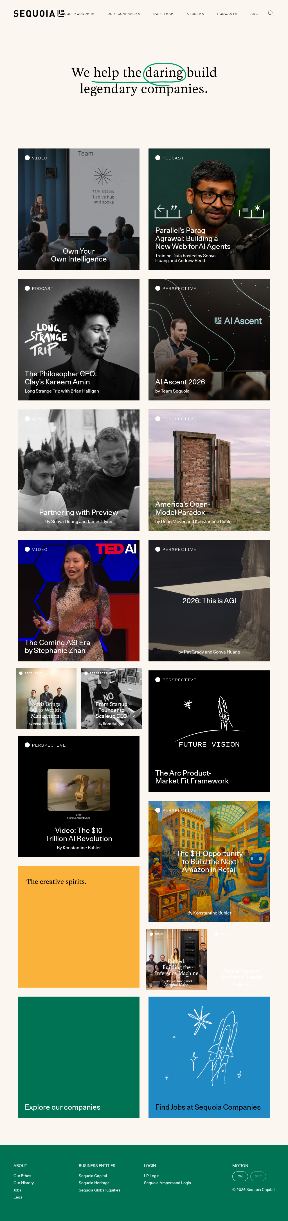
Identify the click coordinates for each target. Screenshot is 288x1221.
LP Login (151, 1176)
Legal (18, 1197)
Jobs (17, 1190)
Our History (24, 1183)
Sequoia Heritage (94, 1183)
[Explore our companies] (79, 1057)
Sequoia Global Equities (99, 1190)
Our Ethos (22, 1176)
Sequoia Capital (93, 1176)
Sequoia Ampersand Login (167, 1183)
